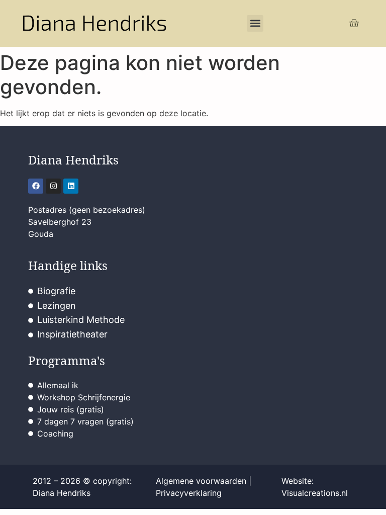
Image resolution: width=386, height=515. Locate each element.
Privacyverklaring (189, 493)
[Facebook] (35, 186)
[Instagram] (53, 186)
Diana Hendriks (73, 159)
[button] (255, 23)
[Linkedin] (70, 186)
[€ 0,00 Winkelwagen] (354, 23)
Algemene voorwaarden (201, 481)
